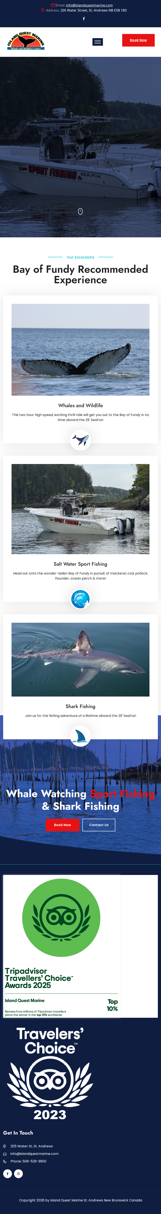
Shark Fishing (80, 706)
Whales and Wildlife (80, 405)
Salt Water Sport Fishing (80, 564)
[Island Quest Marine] (25, 40)
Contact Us (99, 825)
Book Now (138, 40)
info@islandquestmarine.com (89, 5)
